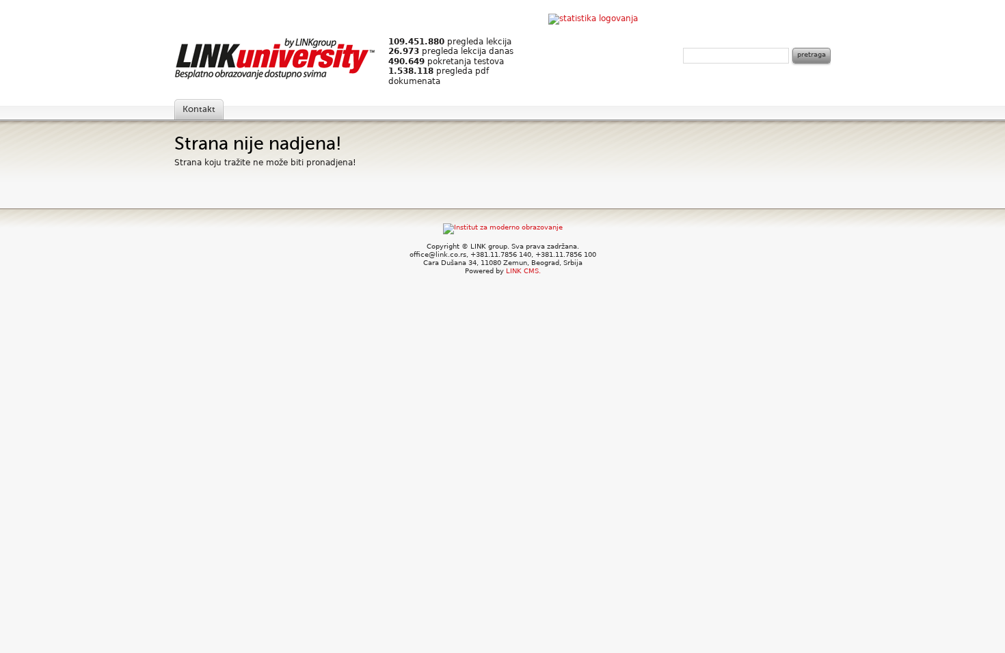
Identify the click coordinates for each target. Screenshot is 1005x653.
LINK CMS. (523, 271)
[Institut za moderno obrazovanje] (503, 227)
